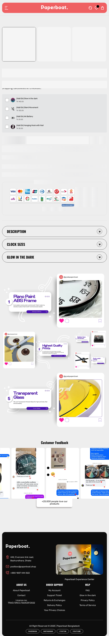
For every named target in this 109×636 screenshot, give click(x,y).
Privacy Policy (88, 600)
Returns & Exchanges (54, 600)
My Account (54, 590)
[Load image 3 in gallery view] (89, 44)
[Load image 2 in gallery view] (54, 44)
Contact (21, 595)
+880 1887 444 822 (20, 573)
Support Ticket (54, 595)
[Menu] (6, 8)
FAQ (88, 590)
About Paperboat (21, 590)
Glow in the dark (88, 595)
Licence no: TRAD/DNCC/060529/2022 (21, 601)
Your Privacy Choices (54, 610)
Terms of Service (87, 605)
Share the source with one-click (21, 157)
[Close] (28, 621)
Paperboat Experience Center (79, 579)
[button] (54, 149)
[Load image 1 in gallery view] (19, 44)
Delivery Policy (54, 605)
